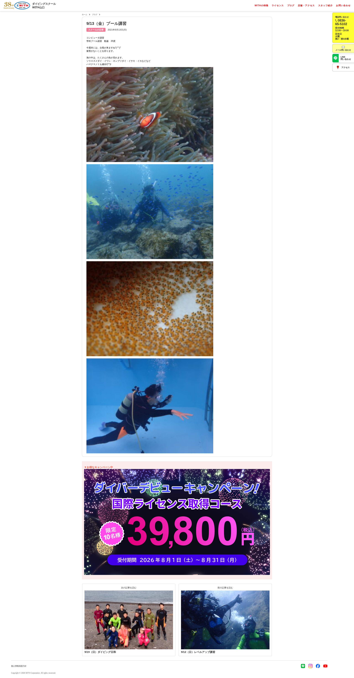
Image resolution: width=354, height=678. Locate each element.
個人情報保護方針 (19, 666)
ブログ (291, 5)
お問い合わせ (343, 5)
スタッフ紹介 (325, 5)
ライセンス (278, 5)
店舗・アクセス (306, 5)
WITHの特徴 (261, 5)
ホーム (84, 15)
